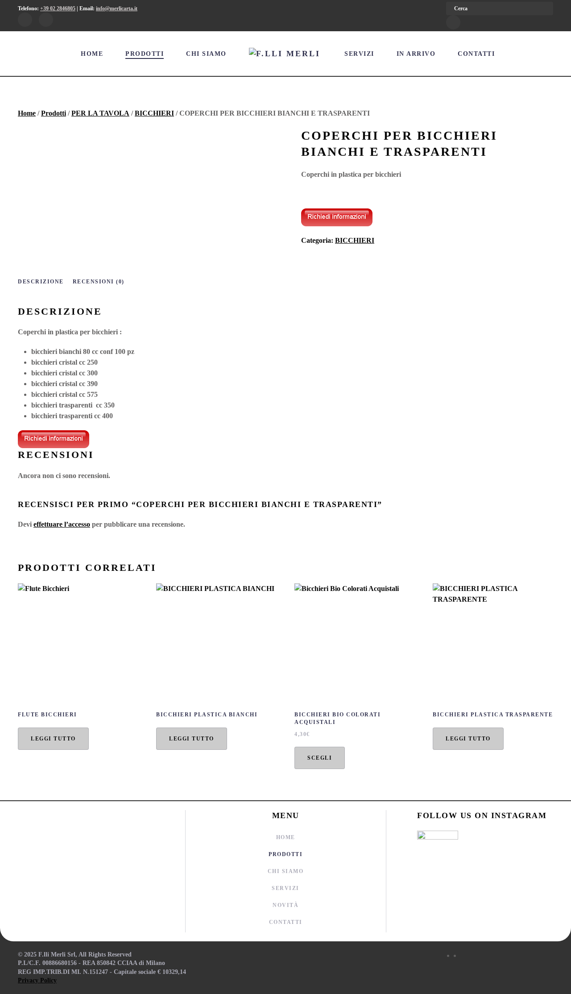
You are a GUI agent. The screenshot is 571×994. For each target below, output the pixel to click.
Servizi (359, 53)
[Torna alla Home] (286, 53)
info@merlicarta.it (116, 8)
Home (92, 53)
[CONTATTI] (336, 216)
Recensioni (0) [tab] (98, 282)
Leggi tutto (53, 739)
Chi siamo (206, 53)
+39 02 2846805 (57, 8)
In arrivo (416, 53)
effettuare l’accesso (61, 524)
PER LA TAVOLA (100, 113)
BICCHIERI (154, 113)
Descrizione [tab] (41, 282)
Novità (285, 905)
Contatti (476, 53)
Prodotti (144, 53)
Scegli (319, 758)
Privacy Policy (37, 980)
